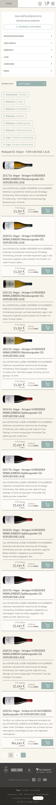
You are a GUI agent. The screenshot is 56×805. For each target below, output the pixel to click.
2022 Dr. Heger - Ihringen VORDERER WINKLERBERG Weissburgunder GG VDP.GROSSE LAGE (24, 352)
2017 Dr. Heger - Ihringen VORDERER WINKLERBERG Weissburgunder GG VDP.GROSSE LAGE (24, 179)
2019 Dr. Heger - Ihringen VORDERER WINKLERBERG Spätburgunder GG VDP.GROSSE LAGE (24, 594)
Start (9, 3)
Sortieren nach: (7, 83)
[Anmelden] (40, 4)
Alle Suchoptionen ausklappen (28, 20)
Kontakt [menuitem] (25, 790)
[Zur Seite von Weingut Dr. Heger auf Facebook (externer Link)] (34, 779)
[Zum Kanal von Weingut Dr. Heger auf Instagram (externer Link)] (44, 779)
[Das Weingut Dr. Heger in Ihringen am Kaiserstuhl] (5, 769)
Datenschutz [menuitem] (29, 794)
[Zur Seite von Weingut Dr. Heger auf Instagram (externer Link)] (39, 779)
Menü (53, 4)
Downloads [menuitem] (35, 790)
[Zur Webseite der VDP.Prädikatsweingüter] (29, 770)
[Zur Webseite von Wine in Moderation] (44, 770)
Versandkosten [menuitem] (42, 794)
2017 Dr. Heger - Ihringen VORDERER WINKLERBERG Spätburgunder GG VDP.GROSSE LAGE (24, 473)
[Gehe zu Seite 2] (23, 755)
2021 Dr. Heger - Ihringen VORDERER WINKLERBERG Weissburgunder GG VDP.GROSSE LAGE (24, 296)
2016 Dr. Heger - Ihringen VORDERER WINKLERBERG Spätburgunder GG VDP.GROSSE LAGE (24, 413)
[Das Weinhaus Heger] (17, 770)
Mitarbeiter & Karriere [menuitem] (21, 798)
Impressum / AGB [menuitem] (14, 794)
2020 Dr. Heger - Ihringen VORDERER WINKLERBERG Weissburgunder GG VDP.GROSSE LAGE (24, 239)
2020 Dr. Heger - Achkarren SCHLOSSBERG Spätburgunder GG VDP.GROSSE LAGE (27, 712)
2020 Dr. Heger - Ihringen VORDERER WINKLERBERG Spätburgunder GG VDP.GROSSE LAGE (24, 654)
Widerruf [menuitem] (38, 798)
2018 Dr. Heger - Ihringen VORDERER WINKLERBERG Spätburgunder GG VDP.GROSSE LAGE (24, 533)
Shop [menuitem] (18, 790)
